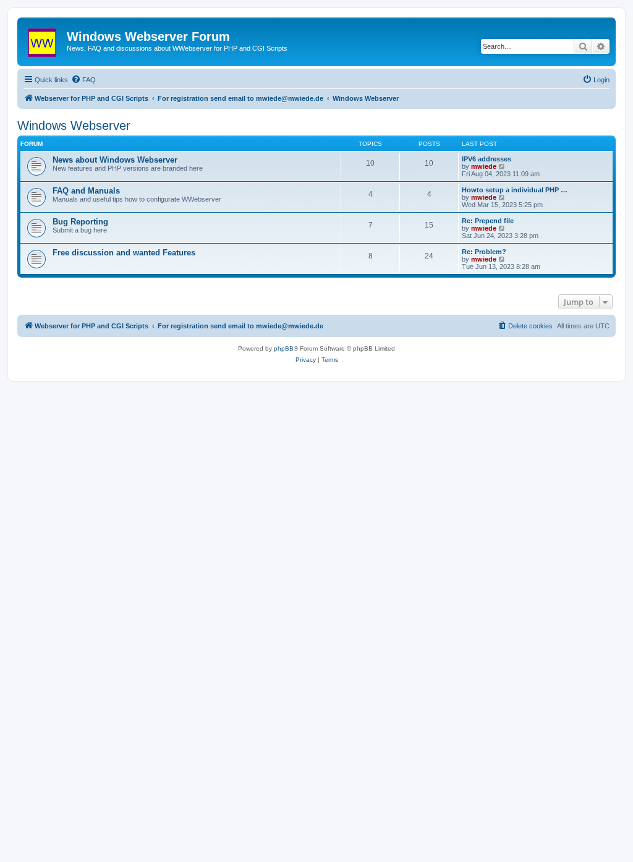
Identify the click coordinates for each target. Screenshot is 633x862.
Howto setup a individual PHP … (514, 190)
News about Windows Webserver (115, 159)
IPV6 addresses (486, 159)
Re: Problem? (484, 251)
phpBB (284, 348)
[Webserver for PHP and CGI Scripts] (43, 40)
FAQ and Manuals (86, 190)
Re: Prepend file (488, 220)
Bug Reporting (80, 221)
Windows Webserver (73, 125)
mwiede (483, 166)
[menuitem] (83, 79)
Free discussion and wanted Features (124, 252)
